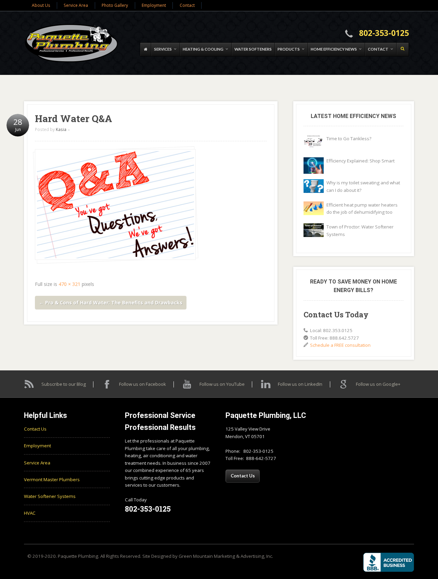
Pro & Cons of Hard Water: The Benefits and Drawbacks (110, 302)
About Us (41, 5)
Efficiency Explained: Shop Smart (360, 161)
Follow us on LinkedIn (300, 384)
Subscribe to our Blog (63, 384)
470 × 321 (69, 284)
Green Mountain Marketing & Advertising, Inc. (226, 556)
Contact (187, 5)
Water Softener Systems (50, 496)
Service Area (76, 5)
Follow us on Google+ (378, 384)
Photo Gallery (115, 5)
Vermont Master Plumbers (52, 479)
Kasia (61, 129)
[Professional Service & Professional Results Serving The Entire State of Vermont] (72, 43)
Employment (154, 5)
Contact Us (35, 429)
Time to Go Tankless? (348, 138)
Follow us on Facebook (142, 384)
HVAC (30, 513)
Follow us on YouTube (222, 384)
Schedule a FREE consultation (340, 345)
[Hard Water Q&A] (115, 204)
